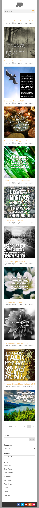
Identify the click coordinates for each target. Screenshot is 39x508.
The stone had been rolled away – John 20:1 (19, 21)
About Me (7, 465)
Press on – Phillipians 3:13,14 (14, 61)
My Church (8, 480)
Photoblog (8, 484)
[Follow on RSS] (30, 504)
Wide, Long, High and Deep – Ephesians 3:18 (19, 384)
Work (6, 491)
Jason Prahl (9, 23)
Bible (25, 23)
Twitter (6, 488)
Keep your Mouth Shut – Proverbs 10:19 (18, 343)
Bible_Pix (30, 23)
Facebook (7, 476)
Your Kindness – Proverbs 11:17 (15, 302)
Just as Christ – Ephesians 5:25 (14, 262)
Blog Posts (8, 469)
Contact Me (8, 473)
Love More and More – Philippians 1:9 (17, 181)
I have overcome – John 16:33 (14, 221)
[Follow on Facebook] (18, 504)
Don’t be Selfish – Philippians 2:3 (15, 141)
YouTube (7, 495)
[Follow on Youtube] (26, 504)
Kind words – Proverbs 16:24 (14, 101)
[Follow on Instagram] (33, 504)
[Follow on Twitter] (22, 504)
